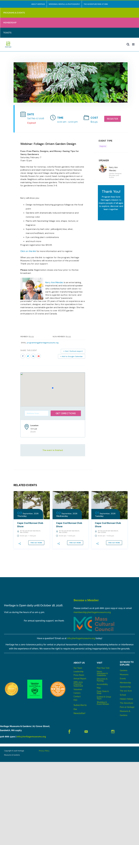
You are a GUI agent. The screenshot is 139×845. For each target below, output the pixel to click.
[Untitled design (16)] (11, 682)
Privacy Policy (44, 751)
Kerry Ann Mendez (54, 282)
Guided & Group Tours (104, 698)
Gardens (123, 670)
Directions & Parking (102, 680)
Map (99, 688)
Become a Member (86, 600)
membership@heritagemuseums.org (92, 612)
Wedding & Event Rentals (103, 703)
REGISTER (112, 118)
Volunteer (78, 689)
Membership (125, 683)
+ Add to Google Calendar (71, 356)
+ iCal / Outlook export (73, 351)
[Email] (38, 356)
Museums (124, 674)
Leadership (78, 671)
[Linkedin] (33, 356)
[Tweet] (28, 356)
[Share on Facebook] (22, 356)
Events (123, 678)
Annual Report (80, 678)
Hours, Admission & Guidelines (102, 673)
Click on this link (28, 251)
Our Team (78, 668)
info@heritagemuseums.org (81, 638)
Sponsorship (125, 687)
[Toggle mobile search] (128, 44)
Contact (77, 696)
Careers (77, 693)
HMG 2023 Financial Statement (78, 684)
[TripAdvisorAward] (34, 680)
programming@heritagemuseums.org (43, 343)
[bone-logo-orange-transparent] (57, 682)
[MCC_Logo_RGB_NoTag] (94, 617)
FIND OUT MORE (36, 543)
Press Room (79, 675)
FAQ (75, 700)
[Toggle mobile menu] (133, 44)
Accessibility (102, 684)
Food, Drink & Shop (103, 692)
